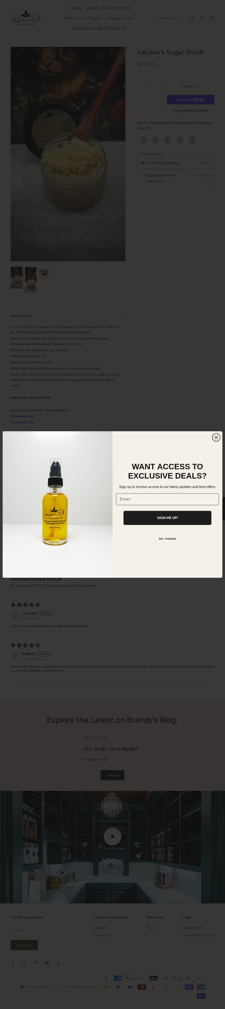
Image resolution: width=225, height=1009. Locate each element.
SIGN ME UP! (167, 518)
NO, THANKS (167, 538)
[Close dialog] (216, 437)
